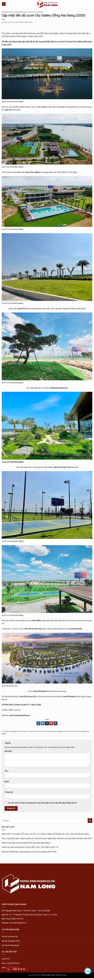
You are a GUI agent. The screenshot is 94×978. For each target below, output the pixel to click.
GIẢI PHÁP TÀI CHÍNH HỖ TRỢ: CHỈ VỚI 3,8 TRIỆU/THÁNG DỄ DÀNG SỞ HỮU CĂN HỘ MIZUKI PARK (45, 834)
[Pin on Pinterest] (51, 723)
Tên (7, 771)
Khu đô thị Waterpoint (10, 945)
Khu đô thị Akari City (10, 936)
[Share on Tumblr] (56, 723)
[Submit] (90, 820)
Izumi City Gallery (33, 172)
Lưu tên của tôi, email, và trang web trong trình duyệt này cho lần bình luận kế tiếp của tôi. (42, 803)
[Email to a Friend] (47, 723)
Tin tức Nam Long (20, 12)
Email (7, 781)
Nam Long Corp (26, 22)
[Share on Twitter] (43, 723)
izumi (64, 731)
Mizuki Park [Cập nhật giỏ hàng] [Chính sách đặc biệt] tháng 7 (26, 843)
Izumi (44, 107)
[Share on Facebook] (38, 723)
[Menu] (4, 4)
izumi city (70, 731)
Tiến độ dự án (7, 12)
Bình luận (8, 751)
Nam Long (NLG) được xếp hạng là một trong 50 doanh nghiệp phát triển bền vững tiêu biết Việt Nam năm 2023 (47, 838)
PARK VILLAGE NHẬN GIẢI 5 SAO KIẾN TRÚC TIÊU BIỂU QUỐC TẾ (30, 847)
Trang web (9, 792)
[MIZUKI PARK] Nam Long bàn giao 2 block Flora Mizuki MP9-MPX (29, 852)
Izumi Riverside (39, 691)
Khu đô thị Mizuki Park (11, 941)
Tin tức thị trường (35, 12)
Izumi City (64, 42)
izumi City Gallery (80, 731)
